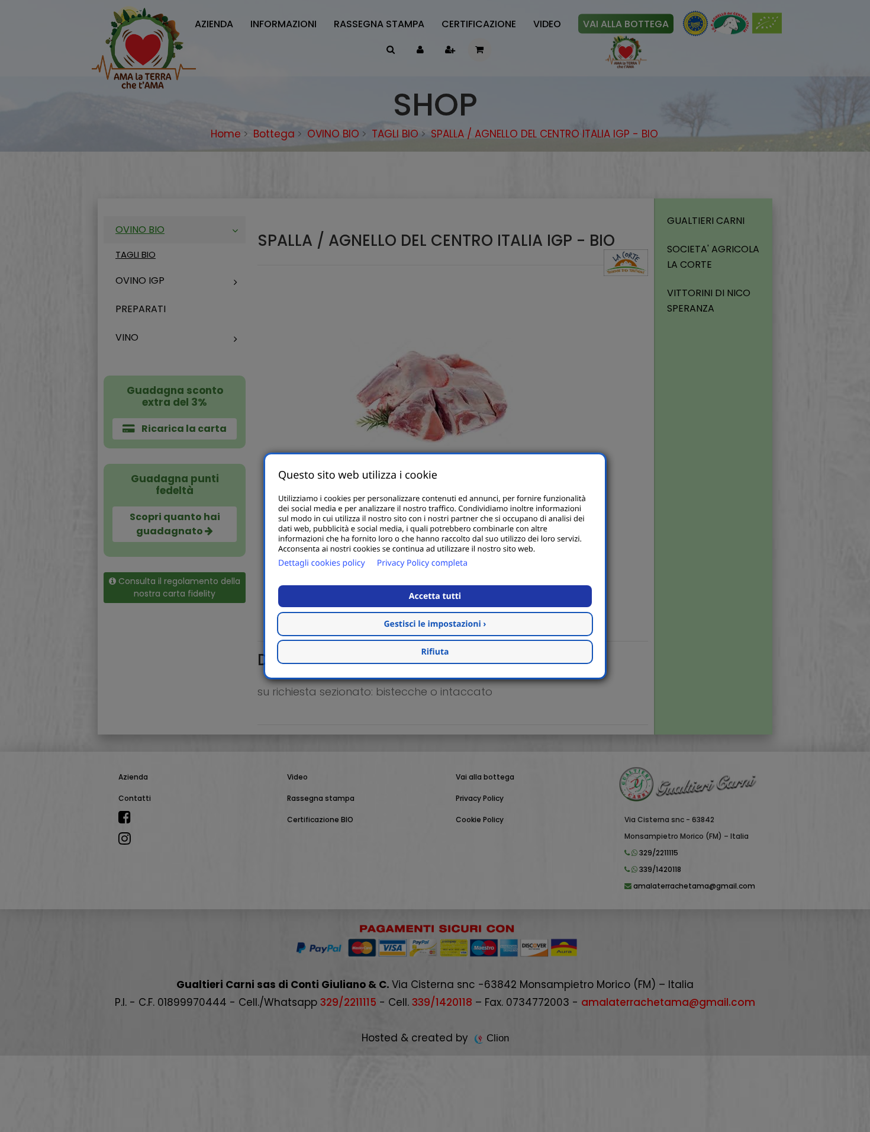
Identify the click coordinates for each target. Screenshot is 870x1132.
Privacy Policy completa (422, 563)
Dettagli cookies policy (321, 563)
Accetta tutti (435, 596)
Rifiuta (435, 652)
